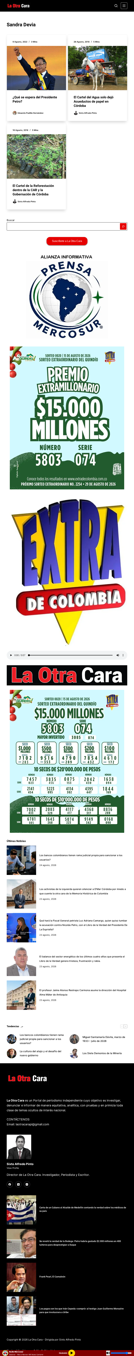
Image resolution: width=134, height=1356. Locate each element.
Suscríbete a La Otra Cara (67, 241)
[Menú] (124, 5)
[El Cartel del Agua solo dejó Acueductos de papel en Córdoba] (97, 68)
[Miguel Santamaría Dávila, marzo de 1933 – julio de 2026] (74, 1039)
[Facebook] (10, 1184)
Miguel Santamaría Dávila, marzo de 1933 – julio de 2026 (104, 1039)
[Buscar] (116, 5)
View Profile (13, 1168)
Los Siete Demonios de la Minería (102, 1053)
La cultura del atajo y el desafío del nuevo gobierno (40, 1053)
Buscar (11, 220)
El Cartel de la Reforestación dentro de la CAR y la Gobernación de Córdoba (33, 190)
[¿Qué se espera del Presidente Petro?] (36, 68)
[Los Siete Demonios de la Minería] (74, 1053)
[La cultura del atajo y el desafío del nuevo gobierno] (12, 1053)
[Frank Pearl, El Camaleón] (21, 1277)
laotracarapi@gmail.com (32, 1124)
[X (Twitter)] (18, 1184)
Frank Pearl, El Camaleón (52, 1276)
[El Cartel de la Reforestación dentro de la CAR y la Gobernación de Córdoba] (36, 156)
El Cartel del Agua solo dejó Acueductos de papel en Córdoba (93, 101)
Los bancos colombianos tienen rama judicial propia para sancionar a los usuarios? (42, 1039)
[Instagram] (27, 1184)
